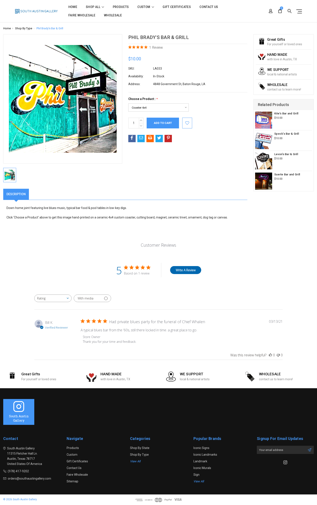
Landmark (200, 461)
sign (196, 474)
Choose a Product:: (143, 99)
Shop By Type (139, 454)
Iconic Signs (201, 448)
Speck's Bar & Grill (286, 133)
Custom (144, 7)
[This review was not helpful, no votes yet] (278, 355)
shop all (93, 7)
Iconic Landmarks (205, 454)
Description (16, 194)
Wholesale (113, 15)
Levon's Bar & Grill (286, 154)
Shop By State (139, 448)
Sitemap (72, 481)
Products (121, 7)
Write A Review (186, 270)
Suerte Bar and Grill (287, 174)
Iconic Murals (202, 468)
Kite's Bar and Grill (286, 113)
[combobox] (53, 298)
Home (72, 7)
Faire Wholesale (81, 15)
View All (135, 461)
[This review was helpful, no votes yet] (270, 355)
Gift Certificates (177, 7)
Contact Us (208, 7)
